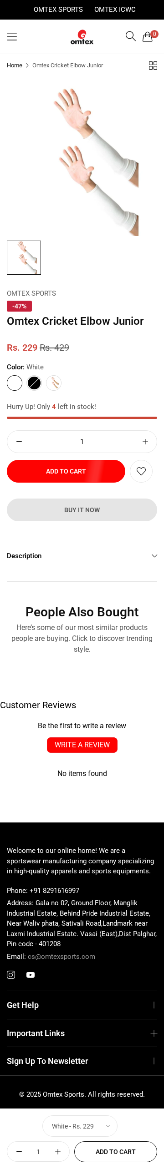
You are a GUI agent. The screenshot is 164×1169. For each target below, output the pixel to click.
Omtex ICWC (115, 9)
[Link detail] (11, 975)
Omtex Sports (58, 9)
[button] (141, 471)
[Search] (131, 36)
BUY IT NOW (82, 510)
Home (14, 65)
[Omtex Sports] (82, 37)
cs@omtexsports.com (51, 956)
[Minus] (19, 441)
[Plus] (145, 441)
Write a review (82, 745)
